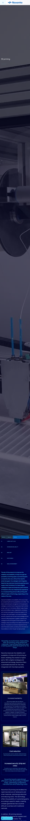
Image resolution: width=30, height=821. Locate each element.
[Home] (15, 2)
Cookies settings (8, 818)
